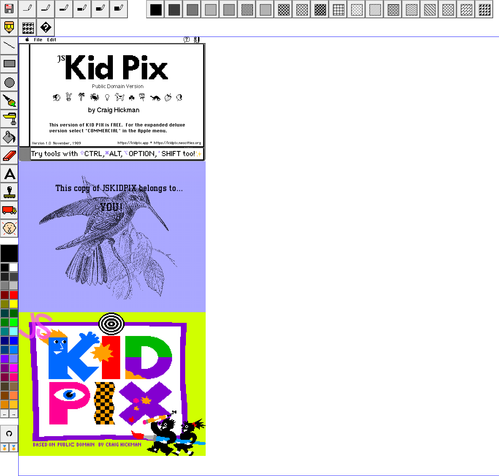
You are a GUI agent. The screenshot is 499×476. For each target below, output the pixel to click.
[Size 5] (46, 9)
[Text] (9, 174)
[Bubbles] (320, 9)
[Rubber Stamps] (9, 192)
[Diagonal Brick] (466, 9)
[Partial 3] (210, 9)
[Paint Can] (9, 137)
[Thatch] (283, 9)
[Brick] (393, 9)
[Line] (9, 46)
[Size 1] (27, 9)
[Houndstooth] (27, 27)
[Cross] (447, 9)
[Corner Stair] (484, 9)
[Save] (9, 9)
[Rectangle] (9, 64)
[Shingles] (301, 9)
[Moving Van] (9, 210)
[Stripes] (265, 9)
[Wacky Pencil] (9, 27)
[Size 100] (100, 9)
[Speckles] (246, 9)
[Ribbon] (356, 9)
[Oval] (9, 82)
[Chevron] (411, 9)
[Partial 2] (192, 9)
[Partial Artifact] (228, 9)
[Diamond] (338, 9)
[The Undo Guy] (9, 228)
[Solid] (155, 9)
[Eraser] (9, 155)
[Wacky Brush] (9, 100)
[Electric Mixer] (9, 119)
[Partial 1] (173, 9)
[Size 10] (64, 9)
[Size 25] (82, 9)
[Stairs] (429, 9)
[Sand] (374, 9)
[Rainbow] (46, 27)
